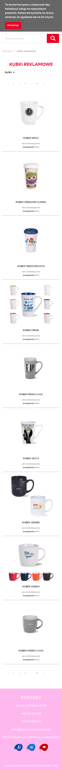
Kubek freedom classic (31, 201)
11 (37, 84)
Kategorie (8, 51)
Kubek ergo (31, 137)
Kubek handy (31, 586)
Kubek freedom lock (31, 266)
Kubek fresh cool (31, 394)
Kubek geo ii (31, 458)
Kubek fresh (31, 330)
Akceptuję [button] (13, 25)
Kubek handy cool (31, 650)
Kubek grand (31, 522)
